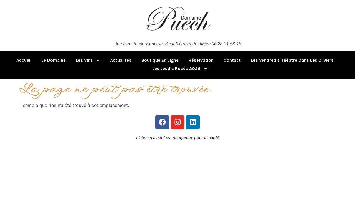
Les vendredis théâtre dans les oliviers (292, 60)
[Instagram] (177, 122)
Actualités (120, 60)
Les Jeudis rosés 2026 (176, 68)
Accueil (23, 60)
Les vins (84, 60)
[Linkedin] (193, 122)
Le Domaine (53, 60)
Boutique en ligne (160, 60)
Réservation (201, 60)
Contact (232, 60)
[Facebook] (162, 122)
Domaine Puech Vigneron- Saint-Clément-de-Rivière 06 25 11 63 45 (177, 43)
